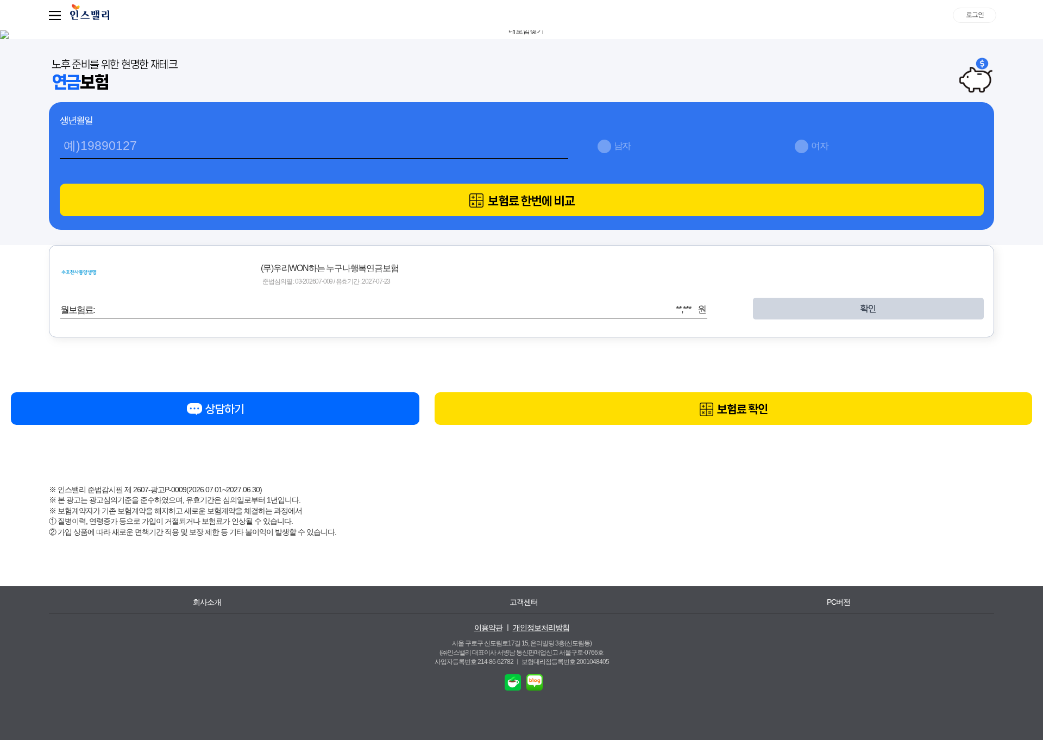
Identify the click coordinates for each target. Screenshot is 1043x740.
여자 (819, 146)
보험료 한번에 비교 (530, 201)
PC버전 (838, 602)
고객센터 (524, 602)
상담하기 (223, 409)
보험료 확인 (741, 409)
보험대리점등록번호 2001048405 (565, 662)
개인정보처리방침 (541, 627)
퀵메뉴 (57, 15)
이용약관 (488, 627)
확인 (868, 308)
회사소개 (207, 602)
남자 (622, 146)
